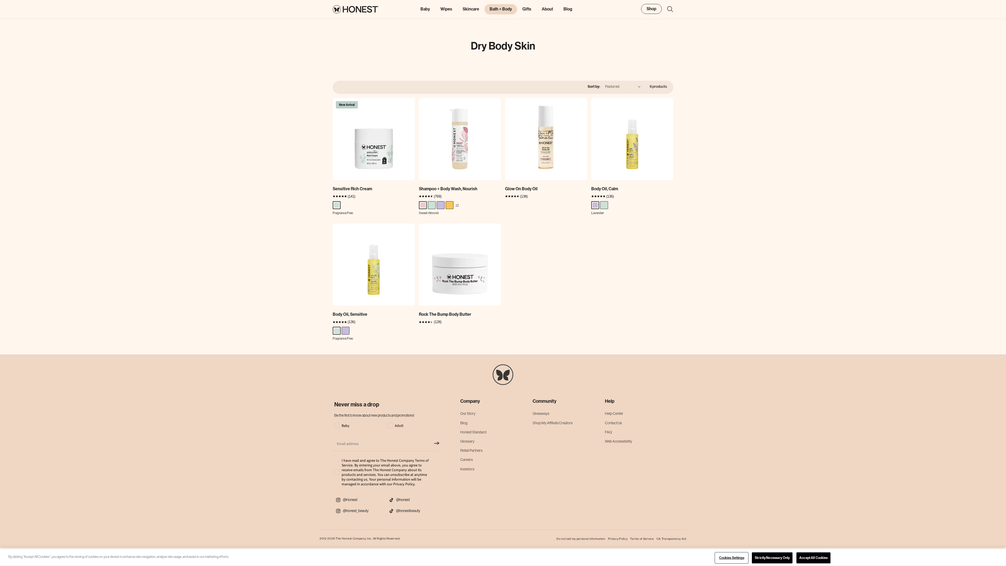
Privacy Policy (618, 539)
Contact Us (613, 423)
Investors (467, 469)
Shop (651, 8)
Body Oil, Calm (604, 188)
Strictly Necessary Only (772, 558)
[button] (667, 9)
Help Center (614, 413)
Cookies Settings (731, 558)
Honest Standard (473, 432)
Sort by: (594, 86)
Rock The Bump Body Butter (445, 314)
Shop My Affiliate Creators (553, 423)
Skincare (471, 9)
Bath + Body (501, 9)
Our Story (467, 413)
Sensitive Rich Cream (352, 188)
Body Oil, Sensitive (350, 314)
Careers (466, 459)
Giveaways (541, 413)
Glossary (467, 441)
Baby (425, 9)
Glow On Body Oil (521, 188)
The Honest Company (351, 538)
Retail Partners (471, 450)
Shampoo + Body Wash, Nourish (448, 188)
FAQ (608, 432)
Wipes (446, 9)
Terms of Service (642, 539)
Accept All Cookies (813, 558)
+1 (457, 205)
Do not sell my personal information (580, 539)
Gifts (526, 9)
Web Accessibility (618, 441)
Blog (464, 423)
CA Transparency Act (671, 539)
